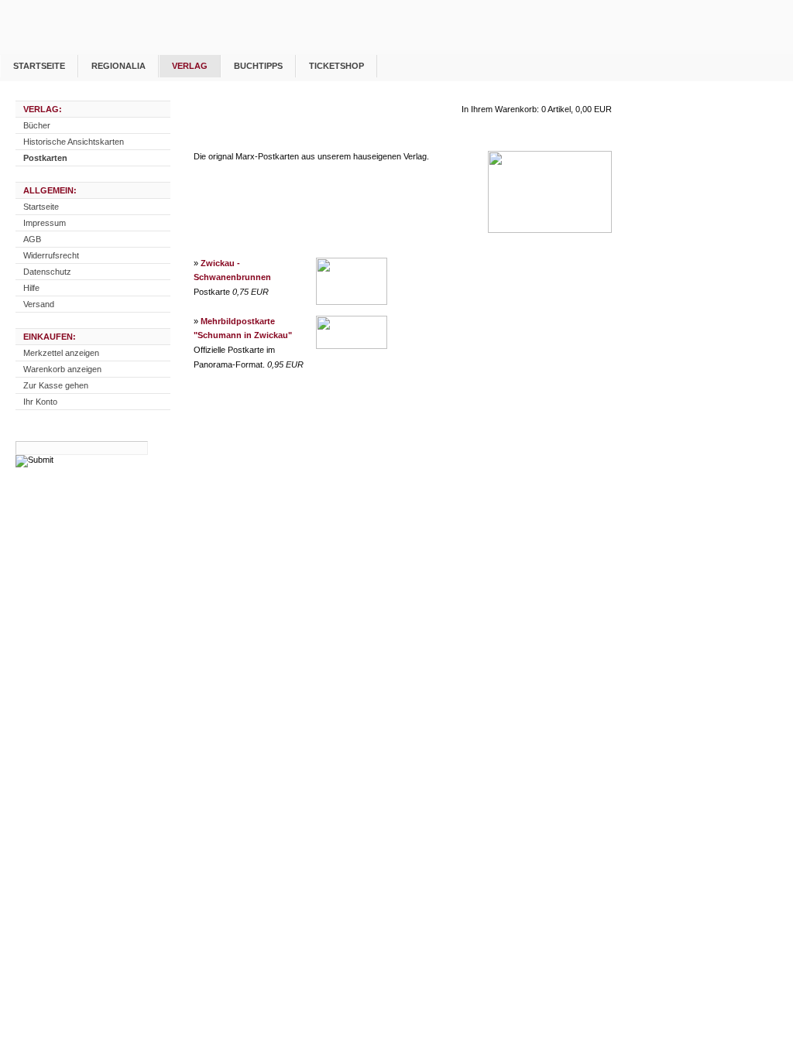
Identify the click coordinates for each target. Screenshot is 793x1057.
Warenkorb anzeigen (62, 369)
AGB (32, 239)
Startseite (39, 65)
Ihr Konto (40, 401)
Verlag (190, 65)
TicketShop (336, 65)
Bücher (36, 125)
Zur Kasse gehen (55, 385)
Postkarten (45, 157)
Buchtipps (258, 65)
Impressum (44, 222)
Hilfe (31, 287)
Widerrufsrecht (51, 255)
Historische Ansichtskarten (73, 141)
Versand (38, 304)
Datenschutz (47, 271)
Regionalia (118, 65)
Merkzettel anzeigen (61, 352)
